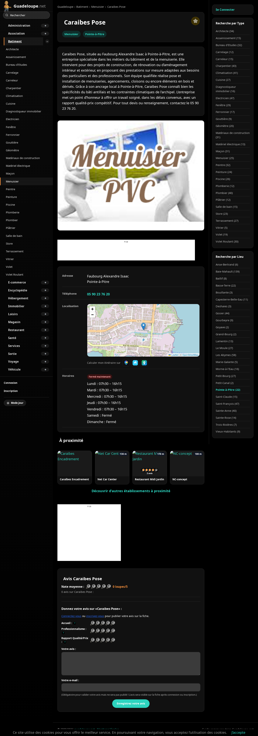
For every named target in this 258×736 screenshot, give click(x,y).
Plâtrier (10, 228)
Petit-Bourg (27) (226, 376)
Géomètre (12, 150)
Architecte (12, 49)
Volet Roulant (14, 274)
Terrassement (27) (227, 220)
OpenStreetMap (190, 354)
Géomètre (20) (225, 126)
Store (9, 243)
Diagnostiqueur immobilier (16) (226, 89)
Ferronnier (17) (225, 112)
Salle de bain (14, 236)
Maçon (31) (223, 151)
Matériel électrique (18, 166)
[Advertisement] (126, 251)
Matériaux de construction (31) (233, 135)
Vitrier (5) (221, 227)
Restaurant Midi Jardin (149, 479)
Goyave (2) (222, 327)
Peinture (11, 197)
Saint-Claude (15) (226, 397)
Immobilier (16, 306)
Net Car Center (107, 479)
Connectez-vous (71, 616)
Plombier (12, 220)
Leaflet (174, 354)
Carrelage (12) (224, 52)
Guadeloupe (65, 6)
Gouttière (12, 142)
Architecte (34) (225, 31)
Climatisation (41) (227, 73)
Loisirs (13, 314)
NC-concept (179, 479)
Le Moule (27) (224, 348)
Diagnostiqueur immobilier (23, 111)
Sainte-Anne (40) (226, 410)
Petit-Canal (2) (224, 383)
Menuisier (12, 181)
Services (14, 346)
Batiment (15, 41)
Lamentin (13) (224, 341)
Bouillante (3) (224, 292)
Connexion (10, 383)
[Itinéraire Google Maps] (126, 363)
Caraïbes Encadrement (74, 479)
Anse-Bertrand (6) (227, 264)
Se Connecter (225, 10)
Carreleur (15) (224, 59)
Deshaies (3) (223, 306)
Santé (12, 338)
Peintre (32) (223, 165)
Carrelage (12, 72)
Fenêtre (11, 127)
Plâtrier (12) (223, 200)
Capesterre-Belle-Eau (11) (232, 299)
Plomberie (12, 212)
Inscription (11, 391)
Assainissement (16, 57)
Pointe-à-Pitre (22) (228, 390)
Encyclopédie (17, 290)
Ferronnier (13, 135)
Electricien (12, 119)
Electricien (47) (225, 98)
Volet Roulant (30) (227, 241)
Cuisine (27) (223, 80)
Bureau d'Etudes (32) (229, 45)
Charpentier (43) (226, 66)
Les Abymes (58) (226, 355)
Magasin (14, 322)
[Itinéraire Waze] (135, 363)
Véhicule (14, 369)
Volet (9, 267)
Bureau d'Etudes (16, 64)
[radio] (92, 623)
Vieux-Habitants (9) (228, 431)
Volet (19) (222, 234)
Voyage (13, 361)
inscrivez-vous (95, 616)
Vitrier (10, 259)
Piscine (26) (223, 179)
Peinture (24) (224, 172)
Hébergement (18, 298)
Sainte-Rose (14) (226, 417)
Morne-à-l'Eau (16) (227, 369)
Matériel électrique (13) (230, 144)
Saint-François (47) (227, 403)
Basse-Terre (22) (226, 285)
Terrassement (14, 251)
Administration (19, 25)
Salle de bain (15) (226, 207)
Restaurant (16, 330)
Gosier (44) (222, 313)
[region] (143, 330)
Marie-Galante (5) (227, 362)
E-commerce (17, 282)
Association (16, 33)
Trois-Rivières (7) (226, 424)
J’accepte (238, 732)
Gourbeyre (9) (224, 320)
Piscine (10, 204)
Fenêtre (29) (223, 105)
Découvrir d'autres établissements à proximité (131, 491)
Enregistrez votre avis (131, 703)
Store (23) (222, 213)
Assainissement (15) (228, 38)
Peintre (10, 189)
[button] (143, 326)
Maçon (10, 173)
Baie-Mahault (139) (227, 271)
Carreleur (12, 80)
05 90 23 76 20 (98, 294)
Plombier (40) (224, 193)
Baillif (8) (221, 278)
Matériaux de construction (23, 158)
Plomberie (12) (225, 186)
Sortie (12, 354)
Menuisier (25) (225, 158)
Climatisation (14, 96)
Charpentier (13, 88)
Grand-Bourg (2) (226, 334)
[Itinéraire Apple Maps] (144, 363)
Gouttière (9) (224, 119)
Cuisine (10, 103)
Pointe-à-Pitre (94, 34)
